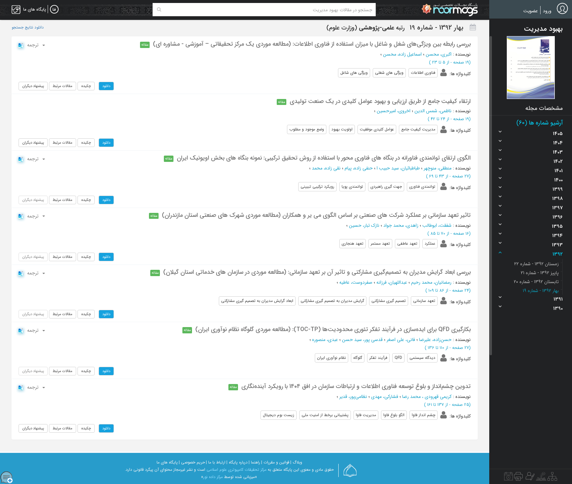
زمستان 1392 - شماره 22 (536, 264)
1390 (558, 309)
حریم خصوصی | (192, 462)
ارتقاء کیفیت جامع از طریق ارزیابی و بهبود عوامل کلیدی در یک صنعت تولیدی (380, 101)
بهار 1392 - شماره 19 (541, 290)
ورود (547, 11)
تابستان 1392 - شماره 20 (536, 281)
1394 (557, 236)
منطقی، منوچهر (438, 168)
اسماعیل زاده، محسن (402, 54)
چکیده (86, 86)
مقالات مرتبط (62, 86)
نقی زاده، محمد (326, 168)
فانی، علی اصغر (401, 339)
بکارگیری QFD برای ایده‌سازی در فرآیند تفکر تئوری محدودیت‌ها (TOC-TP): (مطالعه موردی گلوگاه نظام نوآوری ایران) (333, 329)
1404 (558, 143)
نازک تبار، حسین (364, 225)
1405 (558, 134)
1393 (557, 245)
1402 (558, 162)
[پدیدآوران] (529, 478)
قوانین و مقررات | (275, 462)
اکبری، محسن (439, 54)
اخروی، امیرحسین (393, 111)
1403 (558, 152)
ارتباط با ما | (215, 462)
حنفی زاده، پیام (359, 168)
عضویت (530, 11)
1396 (557, 217)
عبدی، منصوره (325, 339)
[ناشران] (518, 478)
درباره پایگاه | (237, 462)
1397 (557, 208)
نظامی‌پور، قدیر (353, 396)
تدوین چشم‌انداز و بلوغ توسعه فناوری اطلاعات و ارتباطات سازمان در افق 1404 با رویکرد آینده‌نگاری (356, 386)
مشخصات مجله (544, 108)
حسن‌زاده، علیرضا (435, 339)
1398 (557, 199)
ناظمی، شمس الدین (433, 111)
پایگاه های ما (167, 462)
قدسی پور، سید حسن (362, 339)
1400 (558, 180)
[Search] (159, 9)
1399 (557, 189)
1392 (557, 254)
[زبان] (54, 10)
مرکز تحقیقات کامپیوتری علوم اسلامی (236, 469)
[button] (531, 67)
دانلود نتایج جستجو (28, 27)
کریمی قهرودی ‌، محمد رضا (427, 396)
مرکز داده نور (213, 477)
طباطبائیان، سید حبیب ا (398, 168)
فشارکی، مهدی (384, 396)
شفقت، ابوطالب (437, 225)
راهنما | (254, 462)
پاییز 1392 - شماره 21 (540, 272)
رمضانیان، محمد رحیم (431, 282)
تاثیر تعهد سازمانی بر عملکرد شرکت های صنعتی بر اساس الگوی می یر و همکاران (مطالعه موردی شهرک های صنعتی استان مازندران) (316, 215)
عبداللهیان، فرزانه (391, 282)
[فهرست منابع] (552, 478)
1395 (557, 226)
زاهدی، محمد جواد (400, 225)
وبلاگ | (296, 462)
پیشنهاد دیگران (33, 86)
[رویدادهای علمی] (508, 478)
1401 (558, 171)
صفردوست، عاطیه (355, 282)
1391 (558, 299)
